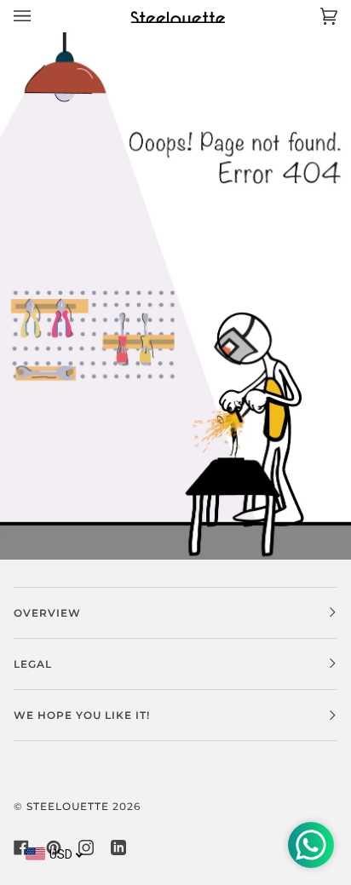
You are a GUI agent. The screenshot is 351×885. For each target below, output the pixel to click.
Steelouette (67, 806)
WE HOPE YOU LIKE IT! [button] (82, 715)
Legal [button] (33, 664)
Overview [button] (47, 612)
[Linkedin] (118, 847)
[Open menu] (39, 16)
